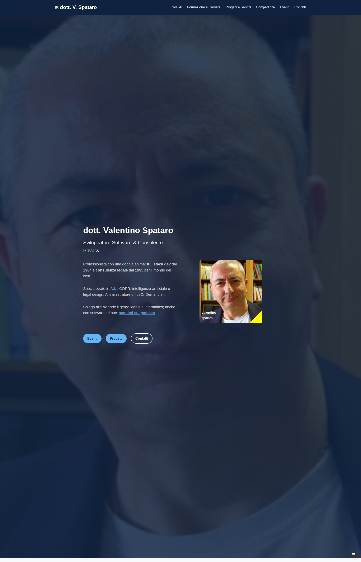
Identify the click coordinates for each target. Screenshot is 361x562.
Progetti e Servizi (238, 7)
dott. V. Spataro (77, 7)
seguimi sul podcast (137, 313)
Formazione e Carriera (204, 7)
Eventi (284, 7)
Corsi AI (176, 7)
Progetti (116, 338)
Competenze (265, 7)
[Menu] (354, 555)
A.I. (113, 289)
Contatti (300, 7)
